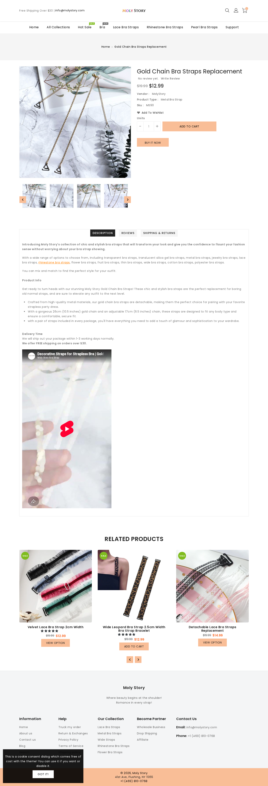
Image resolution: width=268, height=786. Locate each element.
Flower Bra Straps (110, 752)
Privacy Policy (68, 740)
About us (25, 733)
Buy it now (153, 143)
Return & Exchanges (73, 733)
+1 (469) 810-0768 (201, 736)
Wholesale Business (151, 727)
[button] (50, 631)
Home (105, 47)
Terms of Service (70, 746)
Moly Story (134, 687)
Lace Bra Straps (109, 727)
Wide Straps (106, 740)
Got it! (43, 774)
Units (141, 118)
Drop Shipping (147, 733)
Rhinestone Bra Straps (114, 746)
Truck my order (69, 727)
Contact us (27, 740)
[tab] (102, 233)
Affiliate (143, 740)
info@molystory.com (70, 10)
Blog (22, 746)
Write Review (170, 78)
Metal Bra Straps (109, 733)
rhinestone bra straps (54, 262)
